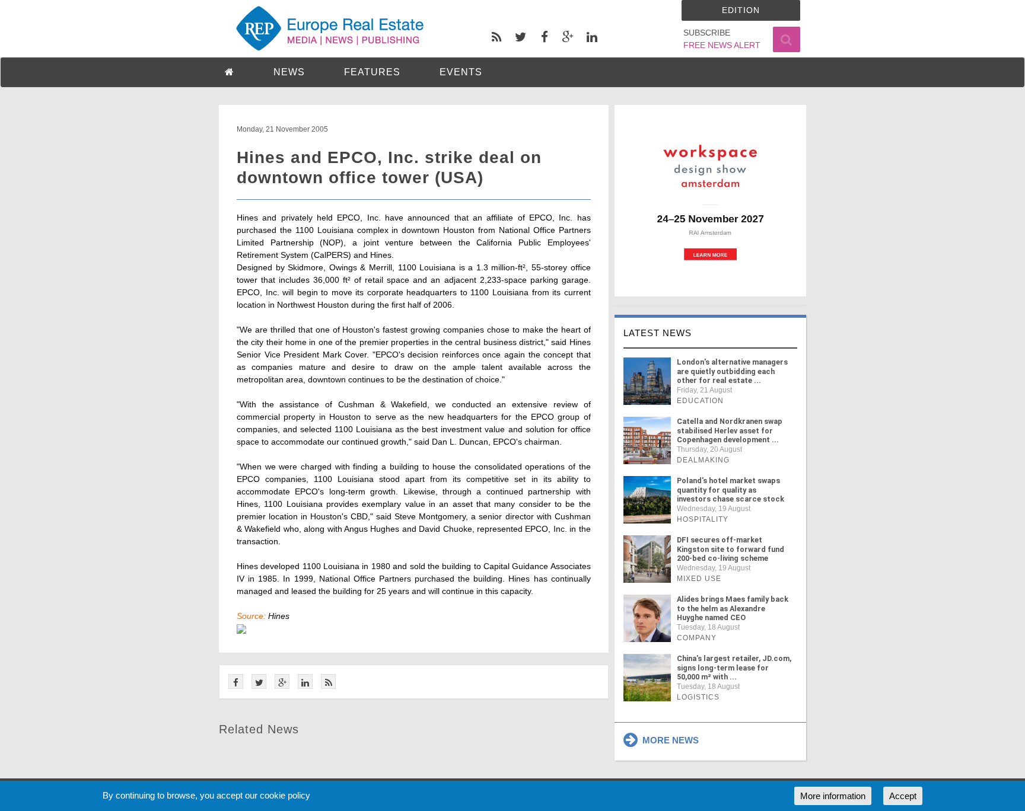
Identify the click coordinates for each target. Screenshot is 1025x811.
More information (832, 796)
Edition (741, 10)
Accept (902, 796)
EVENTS (461, 72)
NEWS (289, 72)
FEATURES (372, 72)
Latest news (657, 333)
